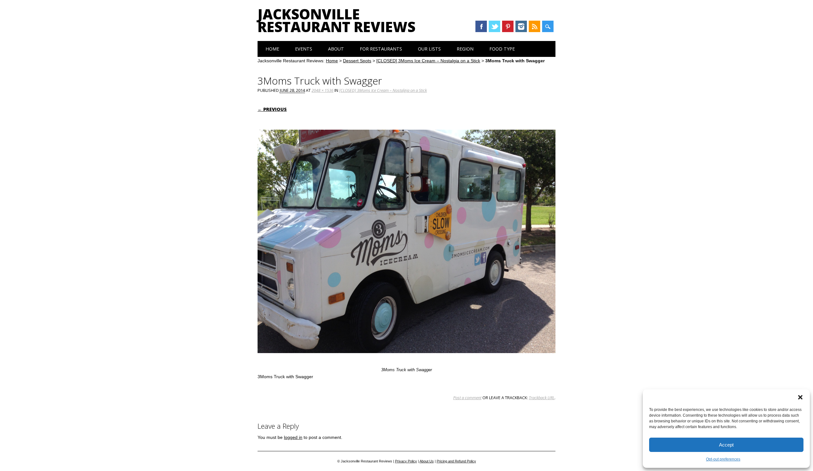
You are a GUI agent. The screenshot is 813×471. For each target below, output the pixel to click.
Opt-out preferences (723, 459)
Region (465, 49)
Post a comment (467, 397)
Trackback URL (541, 397)
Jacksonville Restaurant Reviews (336, 20)
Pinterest (508, 26)
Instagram (521, 26)
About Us (427, 461)
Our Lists (429, 49)
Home (272, 49)
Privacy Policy (406, 461)
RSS (534, 26)
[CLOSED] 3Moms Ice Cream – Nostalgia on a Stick (428, 60)
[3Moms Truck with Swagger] (406, 359)
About (336, 49)
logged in (293, 437)
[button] (800, 397)
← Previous (272, 109)
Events (303, 49)
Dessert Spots (357, 60)
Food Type (502, 49)
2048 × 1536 (322, 90)
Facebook (481, 26)
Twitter (494, 26)
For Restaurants (381, 49)
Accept (726, 444)
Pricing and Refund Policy (456, 461)
